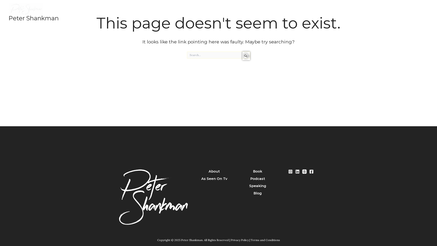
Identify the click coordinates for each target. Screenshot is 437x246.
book (257, 171)
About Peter (90, 12)
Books (108, 12)
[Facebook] (311, 171)
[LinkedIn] (297, 171)
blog (257, 193)
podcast (257, 179)
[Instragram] (290, 171)
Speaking (139, 12)
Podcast (123, 12)
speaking (257, 186)
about (214, 171)
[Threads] (304, 171)
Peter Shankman (34, 18)
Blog (153, 12)
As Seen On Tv (214, 179)
